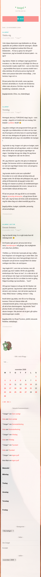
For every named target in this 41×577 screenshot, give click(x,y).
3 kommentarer (7, 214)
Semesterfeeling (17, 424)
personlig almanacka (15, 196)
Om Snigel (6, 543)
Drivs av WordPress (13, 571)
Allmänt (5, 32)
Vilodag (14, 434)
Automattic (21, 573)
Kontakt (5, 548)
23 (5, 392)
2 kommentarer (7, 326)
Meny (22, 19)
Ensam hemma (9, 227)
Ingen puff (15, 455)
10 (10, 384)
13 (26, 384)
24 (10, 392)
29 (36, 392)
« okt (4, 402)
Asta (4, 419)
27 (26, 392)
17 (10, 388)
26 (20, 392)
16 (5, 388)
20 (26, 388)
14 (31, 384)
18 (15, 388)
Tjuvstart (15, 445)
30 (5, 396)
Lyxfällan (11, 123)
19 (20, 388)
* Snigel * (20, 8)
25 (15, 392)
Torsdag (6, 110)
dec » (9, 402)
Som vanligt (16, 414)
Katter (12, 224)
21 (31, 388)
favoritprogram (11, 245)
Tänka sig (6, 35)
